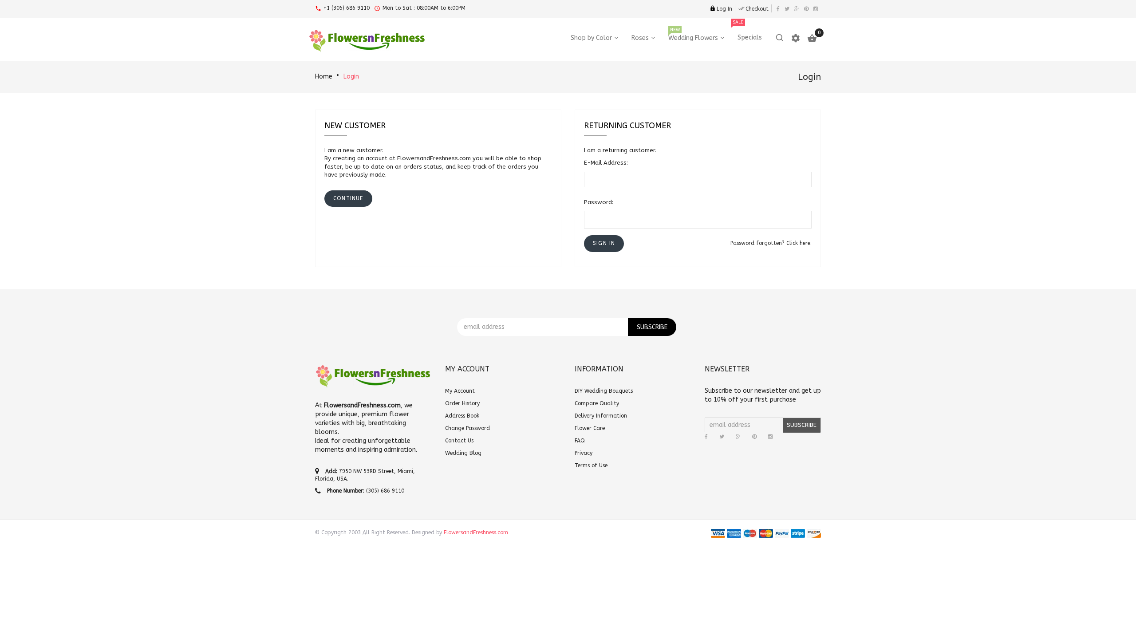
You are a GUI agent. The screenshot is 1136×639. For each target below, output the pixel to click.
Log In (724, 9)
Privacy (583, 453)
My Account (460, 391)
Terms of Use (591, 465)
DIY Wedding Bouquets (604, 391)
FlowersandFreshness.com (476, 532)
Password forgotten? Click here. (771, 243)
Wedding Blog (463, 453)
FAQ (580, 441)
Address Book (462, 416)
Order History (462, 403)
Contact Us (459, 441)
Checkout (757, 9)
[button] (604, 243)
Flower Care (590, 428)
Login (351, 76)
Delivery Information (601, 416)
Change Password (467, 428)
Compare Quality (597, 403)
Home (323, 76)
